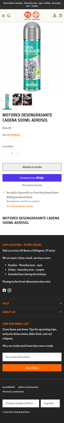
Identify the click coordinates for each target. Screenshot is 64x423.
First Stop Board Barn (19, 411)
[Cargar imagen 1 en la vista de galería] (32, 57)
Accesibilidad (8, 387)
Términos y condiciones (13, 391)
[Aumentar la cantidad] (18, 153)
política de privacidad (28, 387)
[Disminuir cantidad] (5, 153)
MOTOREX (13, 135)
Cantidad (7, 146)
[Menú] (3, 15)
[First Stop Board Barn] (32, 15)
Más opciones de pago (32, 185)
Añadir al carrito (32, 167)
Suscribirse (32, 368)
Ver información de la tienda (20, 206)
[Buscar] (10, 15)
